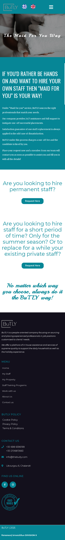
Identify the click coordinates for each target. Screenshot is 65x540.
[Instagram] (13, 485)
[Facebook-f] (5, 485)
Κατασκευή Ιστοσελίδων (13, 535)
